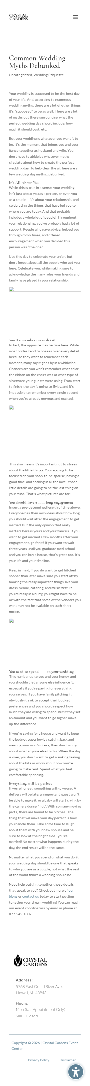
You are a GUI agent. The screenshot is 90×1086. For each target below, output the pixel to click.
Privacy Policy (38, 1060)
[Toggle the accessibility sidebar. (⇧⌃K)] (76, 1072)
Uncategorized (20, 75)
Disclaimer (68, 1060)
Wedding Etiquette (49, 75)
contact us (30, 896)
